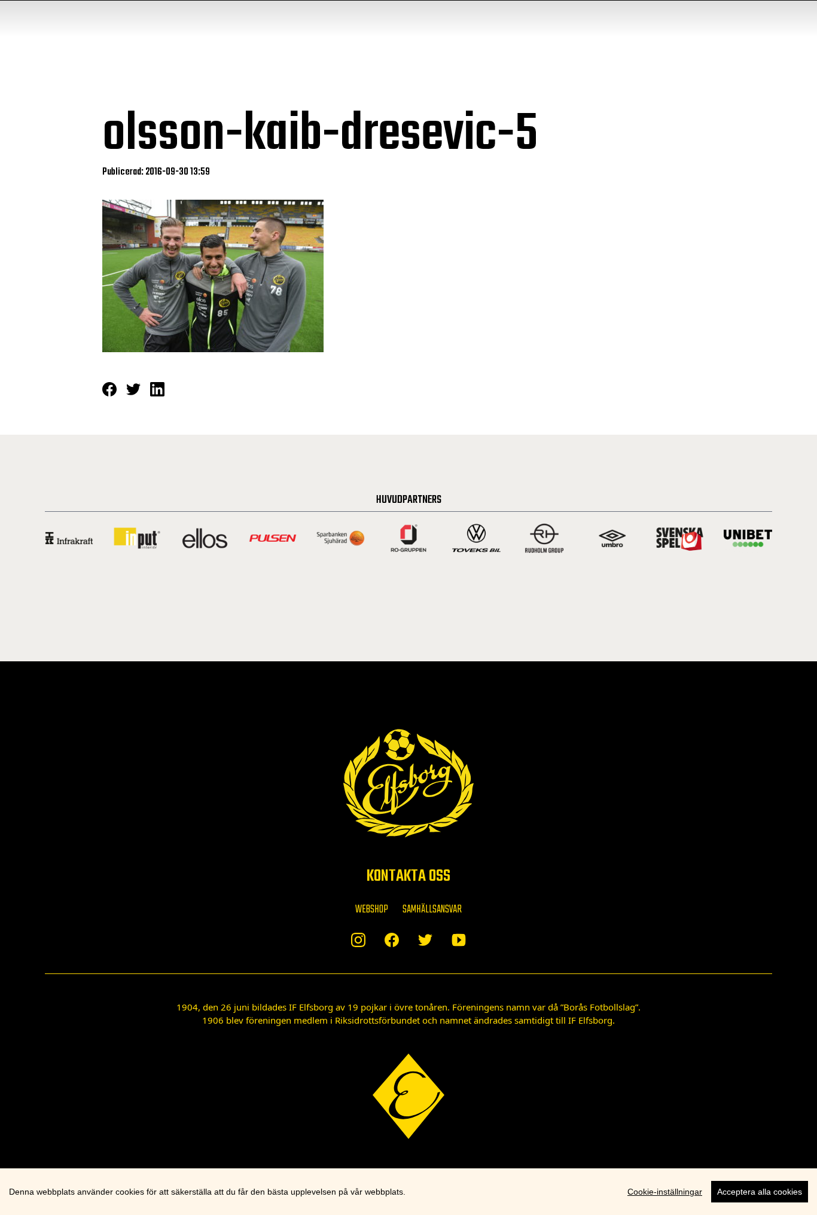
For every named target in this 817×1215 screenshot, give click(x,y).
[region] (408, 1191)
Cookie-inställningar (664, 1191)
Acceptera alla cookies (759, 1191)
